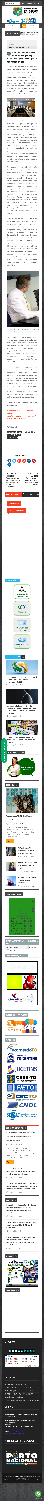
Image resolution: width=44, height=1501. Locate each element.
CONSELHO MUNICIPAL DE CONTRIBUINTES (22, 1401)
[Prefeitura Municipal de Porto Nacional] (22, 1465)
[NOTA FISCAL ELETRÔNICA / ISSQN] (30, 989)
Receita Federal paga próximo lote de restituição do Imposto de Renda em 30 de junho (21, 739)
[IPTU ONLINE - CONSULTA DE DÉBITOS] (14, 989)
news (19, 432)
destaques (11, 432)
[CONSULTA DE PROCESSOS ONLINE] (22, 973)
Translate (12, 950)
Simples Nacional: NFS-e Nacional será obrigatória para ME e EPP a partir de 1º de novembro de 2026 (21, 679)
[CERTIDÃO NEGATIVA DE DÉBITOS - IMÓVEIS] (22, 649)
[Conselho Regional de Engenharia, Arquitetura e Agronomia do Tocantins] (22, 1083)
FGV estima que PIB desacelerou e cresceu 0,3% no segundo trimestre (28, 850)
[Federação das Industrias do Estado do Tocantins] (22, 1092)
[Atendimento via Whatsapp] (21, 777)
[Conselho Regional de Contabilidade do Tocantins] (22, 1100)
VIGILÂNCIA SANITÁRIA (14, 1397)
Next (36, 1274)
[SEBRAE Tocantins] (22, 1120)
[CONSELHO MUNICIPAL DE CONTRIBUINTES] (22, 599)
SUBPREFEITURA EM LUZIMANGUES (19, 1394)
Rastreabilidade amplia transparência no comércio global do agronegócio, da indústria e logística (20, 1136)
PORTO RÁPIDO (22, 1476)
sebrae (11, 44)
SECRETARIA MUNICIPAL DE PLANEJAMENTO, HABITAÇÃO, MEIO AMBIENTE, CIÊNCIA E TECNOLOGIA (19, 1388)
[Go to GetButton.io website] (38, 1498)
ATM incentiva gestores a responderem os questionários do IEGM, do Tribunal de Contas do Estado (21, 1225)
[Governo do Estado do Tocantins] (22, 1063)
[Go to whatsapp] (38, 1494)
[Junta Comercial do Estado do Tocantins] (22, 1073)
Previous (8, 1274)
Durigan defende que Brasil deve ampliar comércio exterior (27, 865)
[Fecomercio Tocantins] (22, 1051)
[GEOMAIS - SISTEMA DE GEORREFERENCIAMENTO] (22, 616)
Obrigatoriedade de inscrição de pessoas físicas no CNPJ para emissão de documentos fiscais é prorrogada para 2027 (21, 709)
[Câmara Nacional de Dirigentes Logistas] (22, 1108)
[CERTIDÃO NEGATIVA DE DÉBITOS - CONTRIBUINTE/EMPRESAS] (22, 632)
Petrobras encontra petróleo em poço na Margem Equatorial (27, 880)
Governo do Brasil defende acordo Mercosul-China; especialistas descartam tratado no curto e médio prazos (21, 1171)
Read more (10, 841)
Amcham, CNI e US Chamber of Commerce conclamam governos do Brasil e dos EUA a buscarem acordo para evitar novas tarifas (21, 1186)
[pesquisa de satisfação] (22, 1032)
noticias (10, 435)
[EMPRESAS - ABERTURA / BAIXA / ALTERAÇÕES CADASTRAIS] (22, 1005)
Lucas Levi (36, 1480)
